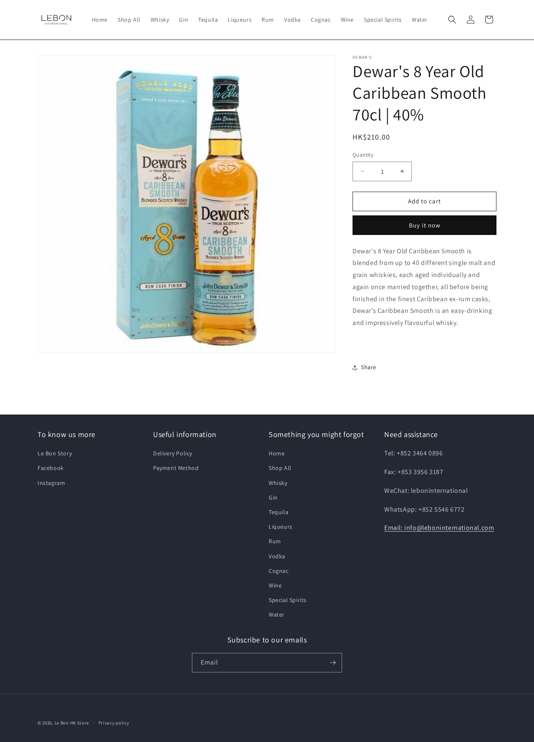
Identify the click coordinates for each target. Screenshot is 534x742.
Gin (273, 497)
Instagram (51, 483)
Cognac (279, 571)
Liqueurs (280, 526)
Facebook (51, 468)
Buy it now (425, 225)
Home (277, 453)
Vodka (277, 556)
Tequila (278, 512)
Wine (275, 585)
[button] (452, 19)
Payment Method (176, 468)
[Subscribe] (332, 662)
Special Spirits (288, 600)
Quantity (363, 154)
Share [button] (368, 367)
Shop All (280, 468)
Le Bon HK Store (72, 723)
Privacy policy (113, 723)
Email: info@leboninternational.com (439, 527)
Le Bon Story (55, 453)
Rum (275, 541)
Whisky (278, 483)
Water (277, 614)
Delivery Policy (172, 453)
